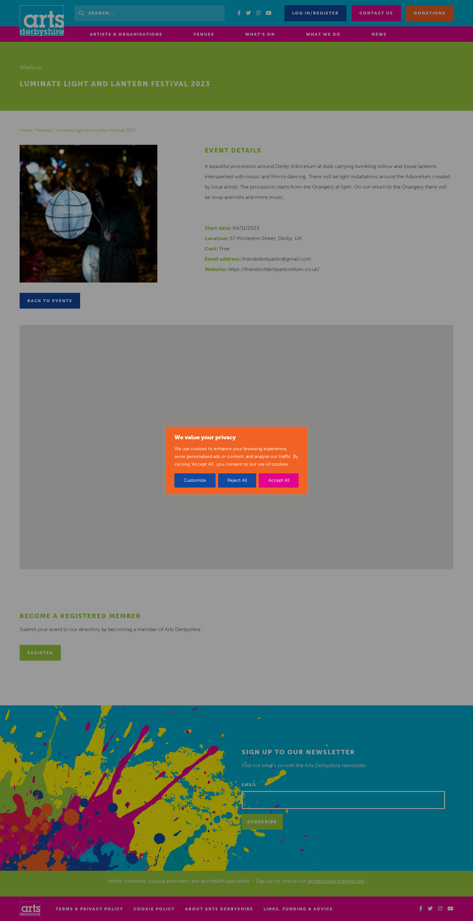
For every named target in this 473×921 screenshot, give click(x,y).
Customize (195, 480)
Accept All (278, 480)
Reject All (237, 480)
